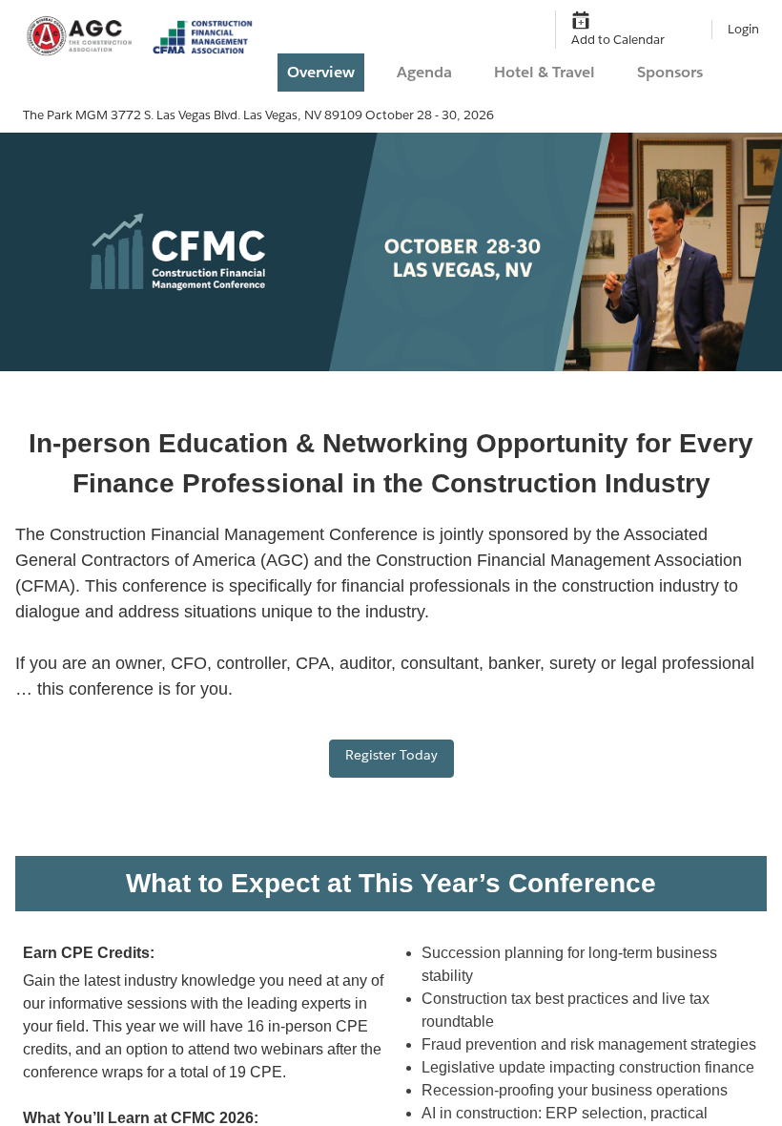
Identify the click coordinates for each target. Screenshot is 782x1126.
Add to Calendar (618, 39)
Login (743, 29)
